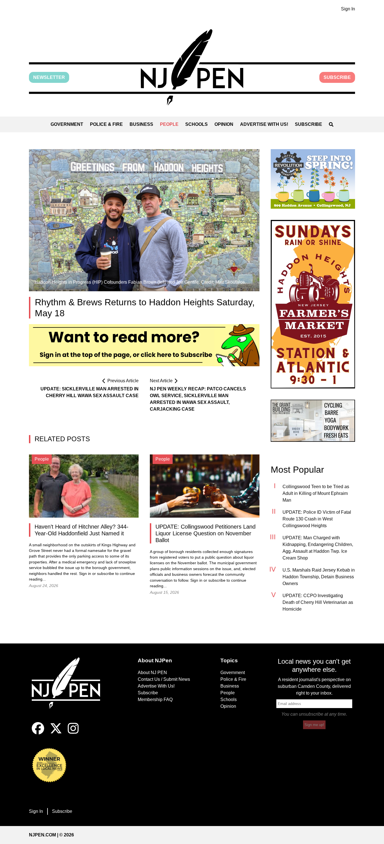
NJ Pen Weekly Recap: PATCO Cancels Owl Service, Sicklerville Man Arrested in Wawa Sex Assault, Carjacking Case (198, 398)
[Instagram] (73, 733)
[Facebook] (38, 733)
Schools (196, 124)
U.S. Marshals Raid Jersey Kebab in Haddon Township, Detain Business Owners (319, 577)
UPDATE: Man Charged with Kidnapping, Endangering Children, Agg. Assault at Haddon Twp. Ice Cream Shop (318, 547)
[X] (56, 733)
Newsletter (49, 77)
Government (67, 124)
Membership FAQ (155, 699)
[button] (192, 67)
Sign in (85, 574)
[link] (313, 179)
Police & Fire (106, 124)
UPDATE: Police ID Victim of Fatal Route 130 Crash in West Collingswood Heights (317, 519)
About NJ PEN (152, 672)
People (169, 124)
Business (141, 124)
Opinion (223, 124)
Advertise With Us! (264, 124)
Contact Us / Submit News (164, 679)
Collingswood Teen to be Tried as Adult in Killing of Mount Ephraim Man (316, 493)
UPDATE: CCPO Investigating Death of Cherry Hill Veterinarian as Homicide (318, 602)
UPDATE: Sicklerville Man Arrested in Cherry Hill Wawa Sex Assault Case (89, 392)
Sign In (348, 8)
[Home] (70, 690)
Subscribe (337, 77)
